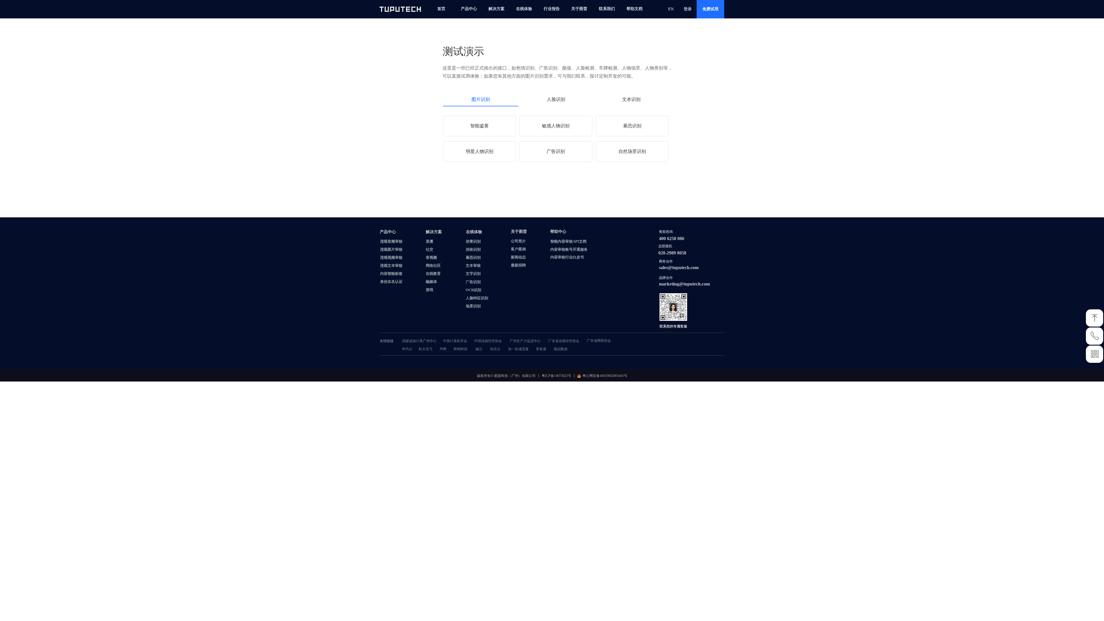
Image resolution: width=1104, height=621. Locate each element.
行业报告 (552, 9)
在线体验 (524, 9)
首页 (441, 9)
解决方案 (496, 9)
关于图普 (579, 9)
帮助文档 (634, 9)
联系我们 (607, 9)
